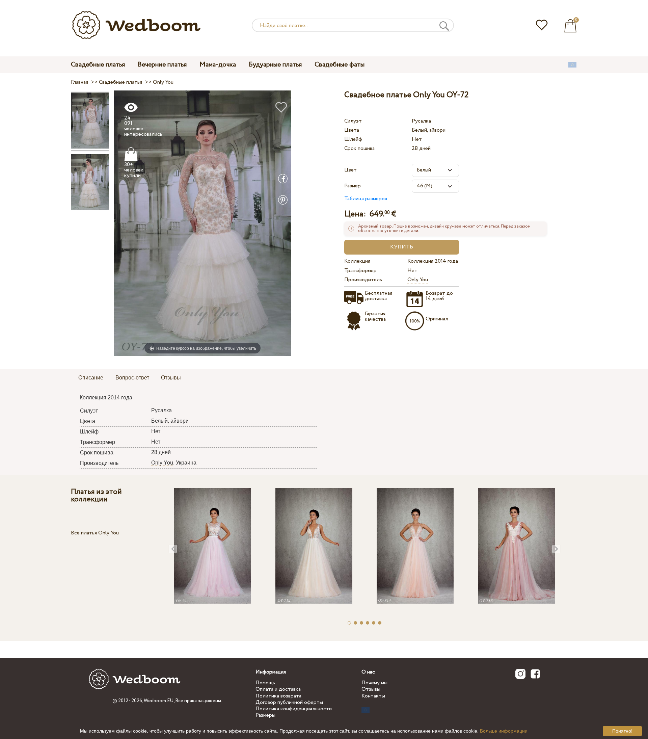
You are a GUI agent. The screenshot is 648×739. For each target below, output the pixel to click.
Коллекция (357, 261)
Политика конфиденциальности (293, 709)
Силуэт (353, 121)
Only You (417, 280)
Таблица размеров (365, 199)
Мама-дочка (217, 65)
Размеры (265, 715)
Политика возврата (278, 696)
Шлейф (353, 139)
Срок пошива (359, 148)
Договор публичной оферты (289, 702)
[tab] (91, 378)
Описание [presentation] (90, 377)
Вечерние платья (162, 65)
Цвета (351, 130)
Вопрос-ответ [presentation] (132, 377)
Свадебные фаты (339, 65)
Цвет (350, 170)
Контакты (373, 696)
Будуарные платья (275, 65)
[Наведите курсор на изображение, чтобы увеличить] (202, 223)
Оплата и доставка (278, 689)
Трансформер (360, 270)
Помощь (265, 683)
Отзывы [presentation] (171, 377)
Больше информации (504, 731)
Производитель (363, 279)
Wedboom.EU (158, 700)
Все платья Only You (95, 533)
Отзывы (370, 689)
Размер (352, 186)
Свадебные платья (98, 65)
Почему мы (374, 683)
